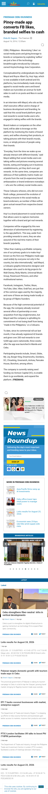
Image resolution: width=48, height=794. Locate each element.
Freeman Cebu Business (17, 17)
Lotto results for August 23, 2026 (17, 765)
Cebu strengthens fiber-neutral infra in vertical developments (23, 614)
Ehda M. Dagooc (10, 38)
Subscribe (41, 4)
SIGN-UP (15, 462)
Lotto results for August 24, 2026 (17, 642)
